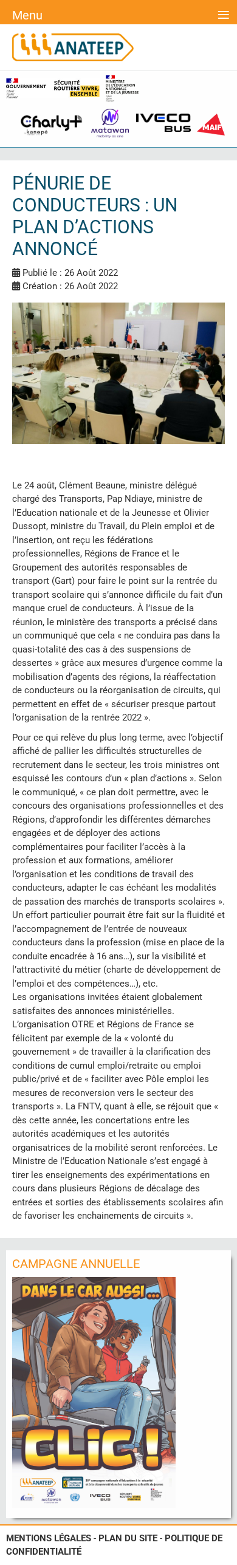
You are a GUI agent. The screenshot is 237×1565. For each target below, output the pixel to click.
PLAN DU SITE (127, 1538)
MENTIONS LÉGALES (48, 1538)
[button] (225, 1553)
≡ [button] (223, 13)
